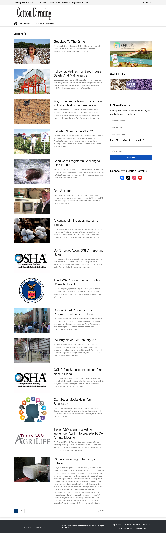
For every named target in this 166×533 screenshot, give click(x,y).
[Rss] (150, 2)
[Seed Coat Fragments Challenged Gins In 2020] (32, 171)
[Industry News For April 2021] (32, 141)
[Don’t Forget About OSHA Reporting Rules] (32, 260)
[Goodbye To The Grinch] (32, 51)
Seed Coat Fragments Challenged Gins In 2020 (77, 162)
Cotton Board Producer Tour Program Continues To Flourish (75, 312)
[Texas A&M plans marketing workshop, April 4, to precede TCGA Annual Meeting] (32, 439)
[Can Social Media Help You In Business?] (32, 409)
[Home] (15, 24)
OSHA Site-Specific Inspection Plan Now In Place (78, 371)
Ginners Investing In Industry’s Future (74, 461)
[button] (146, 24)
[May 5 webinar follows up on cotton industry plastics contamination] (32, 111)
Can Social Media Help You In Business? (74, 401)
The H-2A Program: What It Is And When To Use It (77, 282)
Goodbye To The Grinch (70, 41)
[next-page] (26, 511)
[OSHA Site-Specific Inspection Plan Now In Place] (32, 380)
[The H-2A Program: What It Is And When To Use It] (32, 290)
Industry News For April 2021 (74, 131)
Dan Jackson (62, 190)
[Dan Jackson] (32, 201)
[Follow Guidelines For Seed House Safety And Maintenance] (32, 81)
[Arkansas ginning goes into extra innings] (32, 230)
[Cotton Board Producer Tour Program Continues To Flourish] (32, 320)
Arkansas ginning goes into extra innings (76, 222)
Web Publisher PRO (39, 527)
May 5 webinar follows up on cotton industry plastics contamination (78, 103)
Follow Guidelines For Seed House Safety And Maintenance (77, 73)
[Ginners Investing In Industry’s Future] (32, 469)
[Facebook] (143, 2)
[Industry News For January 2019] (32, 350)
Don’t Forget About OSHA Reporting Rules (79, 252)
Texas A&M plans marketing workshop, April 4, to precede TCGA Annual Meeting (78, 433)
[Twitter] (147, 2)
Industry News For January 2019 (76, 339)
